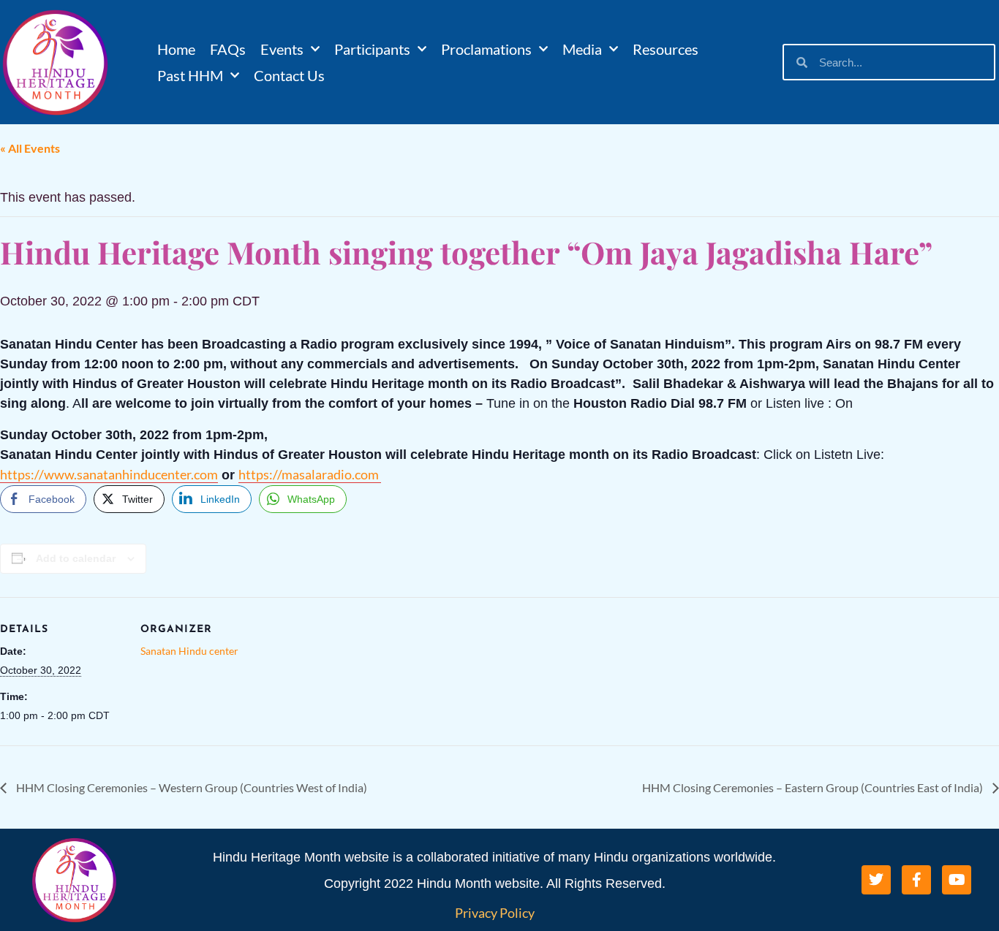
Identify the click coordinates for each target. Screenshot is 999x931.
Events (282, 49)
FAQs (228, 49)
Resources (665, 49)
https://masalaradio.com (309, 474)
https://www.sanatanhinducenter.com (109, 474)
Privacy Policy (495, 913)
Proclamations (486, 49)
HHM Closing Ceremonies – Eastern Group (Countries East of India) (813, 787)
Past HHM (190, 75)
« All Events (30, 148)
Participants (372, 49)
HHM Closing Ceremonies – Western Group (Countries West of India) (190, 787)
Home (176, 49)
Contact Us (289, 75)
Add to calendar (76, 558)
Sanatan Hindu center (189, 651)
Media (582, 49)
